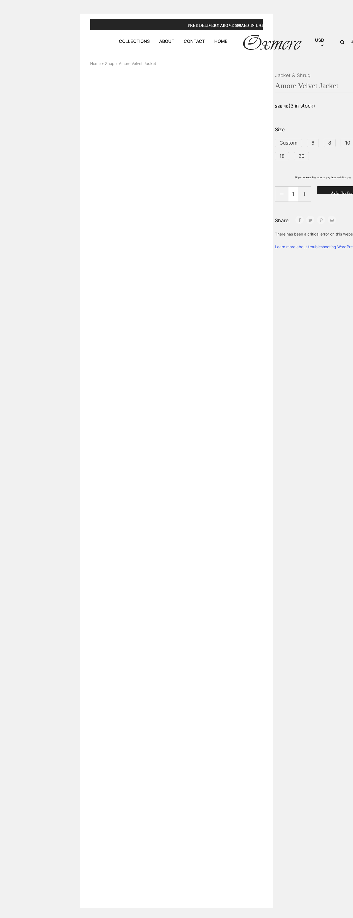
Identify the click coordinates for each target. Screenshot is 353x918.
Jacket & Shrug (293, 75)
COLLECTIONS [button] (134, 41)
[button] (288, 143)
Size (280, 129)
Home (95, 63)
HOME (221, 41)
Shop (109, 63)
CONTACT (194, 41)
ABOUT (166, 41)
